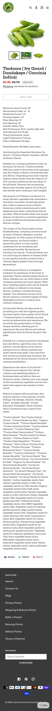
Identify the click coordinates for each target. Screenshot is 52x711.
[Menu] (47, 7)
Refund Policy (13, 631)
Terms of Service (15, 638)
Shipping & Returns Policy (20, 610)
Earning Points (14, 624)
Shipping (8, 86)
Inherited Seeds (20, 702)
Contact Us (11, 588)
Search (9, 581)
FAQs (8, 595)
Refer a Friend (13, 617)
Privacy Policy (13, 603)
